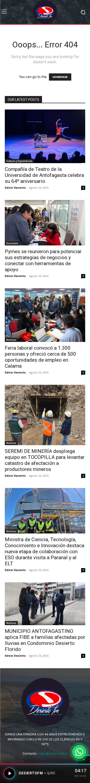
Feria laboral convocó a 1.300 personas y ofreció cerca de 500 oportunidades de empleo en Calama (40, 357)
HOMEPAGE (60, 77)
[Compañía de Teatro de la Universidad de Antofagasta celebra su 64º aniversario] (45, 136)
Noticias (11, 339)
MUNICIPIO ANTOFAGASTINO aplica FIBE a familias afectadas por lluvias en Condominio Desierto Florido (45, 640)
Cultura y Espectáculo (19, 161)
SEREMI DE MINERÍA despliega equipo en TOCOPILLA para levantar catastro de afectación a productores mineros (44, 460)
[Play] (9, 773)
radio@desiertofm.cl (53, 753)
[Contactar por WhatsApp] (79, 751)
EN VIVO (80, 776)
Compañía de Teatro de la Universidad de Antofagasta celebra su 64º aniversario (44, 175)
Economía (12, 243)
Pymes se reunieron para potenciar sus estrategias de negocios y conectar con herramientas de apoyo (43, 260)
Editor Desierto (15, 187)
